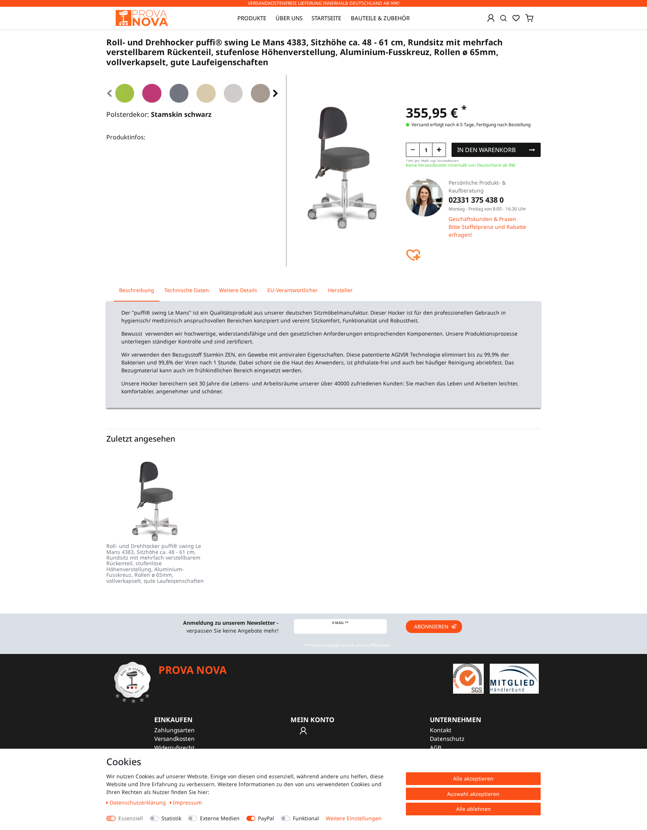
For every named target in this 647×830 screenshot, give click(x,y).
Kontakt (441, 730)
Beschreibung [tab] (136, 290)
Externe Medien (220, 818)
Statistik (171, 818)
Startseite (326, 18)
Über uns (289, 18)
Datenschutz (447, 739)
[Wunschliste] (516, 18)
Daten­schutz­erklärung (138, 802)
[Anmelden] (491, 18)
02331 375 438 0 (476, 200)
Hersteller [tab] (340, 290)
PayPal (266, 818)
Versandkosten (174, 739)
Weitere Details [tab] (238, 290)
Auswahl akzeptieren (473, 793)
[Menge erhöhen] (439, 150)
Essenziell (130, 818)
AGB (435, 748)
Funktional (306, 818)
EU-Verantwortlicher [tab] (292, 290)
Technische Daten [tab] (186, 290)
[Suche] (503, 18)
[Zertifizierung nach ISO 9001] (468, 678)
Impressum (187, 802)
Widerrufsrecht (174, 748)
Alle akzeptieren (473, 778)
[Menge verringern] (412, 150)
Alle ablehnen (473, 808)
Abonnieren (431, 626)
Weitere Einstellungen (354, 818)
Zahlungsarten (174, 730)
